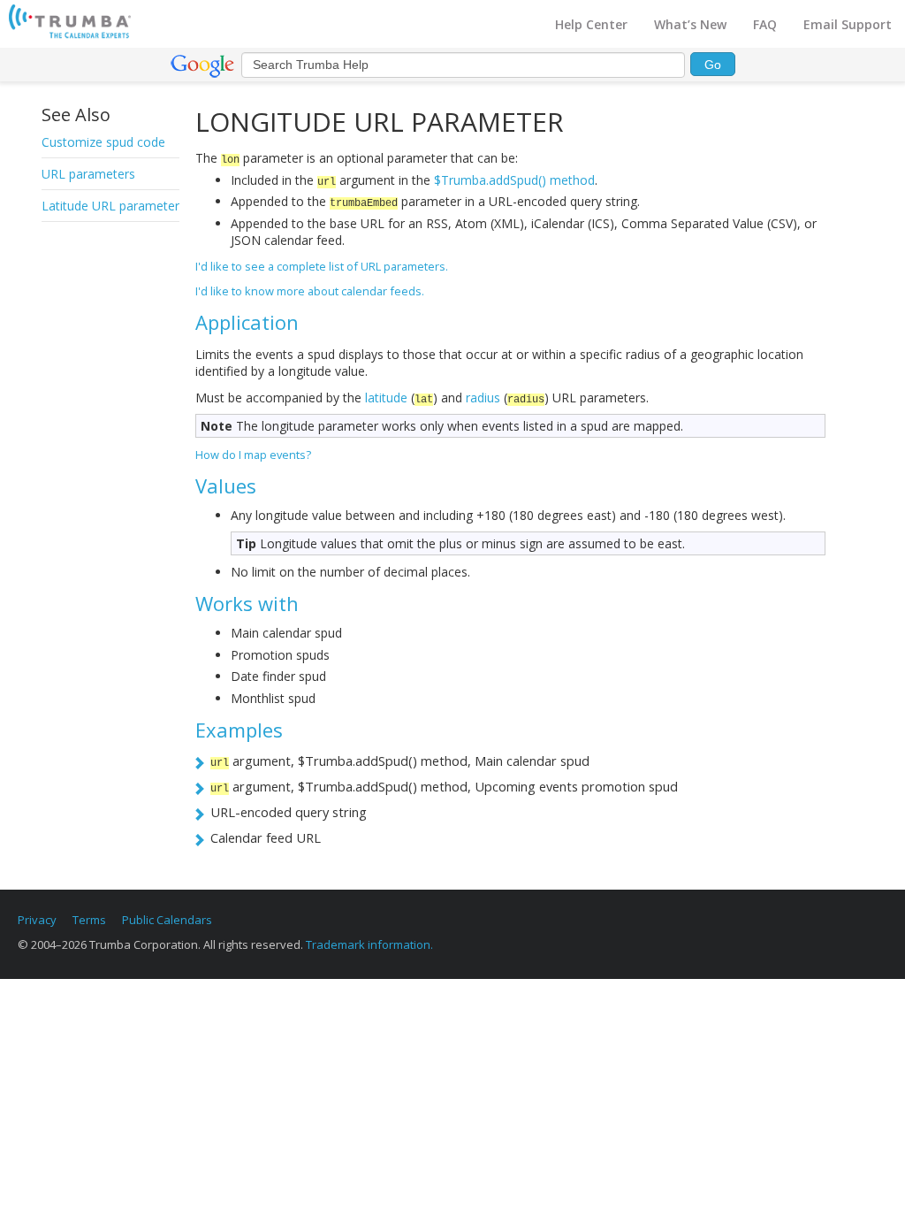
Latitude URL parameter (110, 205)
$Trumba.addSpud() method (514, 180)
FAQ (765, 24)
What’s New (690, 24)
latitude (386, 397)
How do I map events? (253, 455)
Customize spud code (103, 142)
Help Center (591, 24)
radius (483, 397)
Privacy (37, 920)
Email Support (847, 24)
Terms (89, 920)
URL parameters (88, 173)
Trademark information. (369, 944)
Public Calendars (167, 920)
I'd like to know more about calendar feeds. (309, 291)
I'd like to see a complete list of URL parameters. (321, 266)
